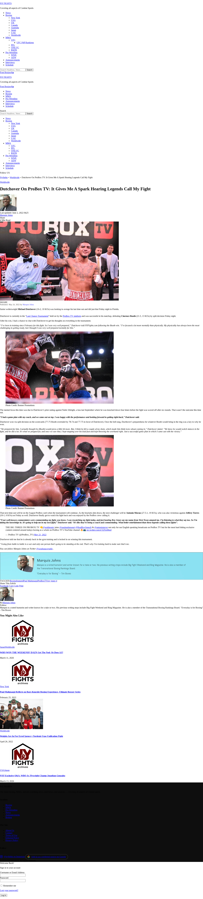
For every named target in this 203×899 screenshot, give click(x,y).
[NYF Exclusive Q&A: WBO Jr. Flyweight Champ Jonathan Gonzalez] (23, 768)
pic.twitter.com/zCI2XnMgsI (98, 530)
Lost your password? (9, 890)
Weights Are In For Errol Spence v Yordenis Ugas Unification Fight (31, 736)
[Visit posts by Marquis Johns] (8, 210)
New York (4, 686)
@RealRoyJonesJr (83, 527)
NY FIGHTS (6, 3)
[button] (7, 72)
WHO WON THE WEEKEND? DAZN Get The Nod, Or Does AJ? (31, 652)
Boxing (13, 581)
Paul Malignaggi (30, 581)
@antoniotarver (101, 527)
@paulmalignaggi (67, 527)
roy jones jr (52, 581)
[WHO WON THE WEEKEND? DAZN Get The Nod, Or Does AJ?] (23, 644)
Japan (2, 647)
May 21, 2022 (40, 534)
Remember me (9, 886)
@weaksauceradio (44, 549)
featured (19, 581)
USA (2, 770)
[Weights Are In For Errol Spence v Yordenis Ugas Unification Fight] (21, 728)
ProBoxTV (42, 581)
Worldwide (14, 177)
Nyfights (4, 177)
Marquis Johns (6, 215)
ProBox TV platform (72, 316)
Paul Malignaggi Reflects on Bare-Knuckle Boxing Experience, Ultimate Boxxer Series (40, 692)
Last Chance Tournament (37, 316)
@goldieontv (48, 527)
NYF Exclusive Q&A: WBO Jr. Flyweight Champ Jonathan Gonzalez (32, 775)
